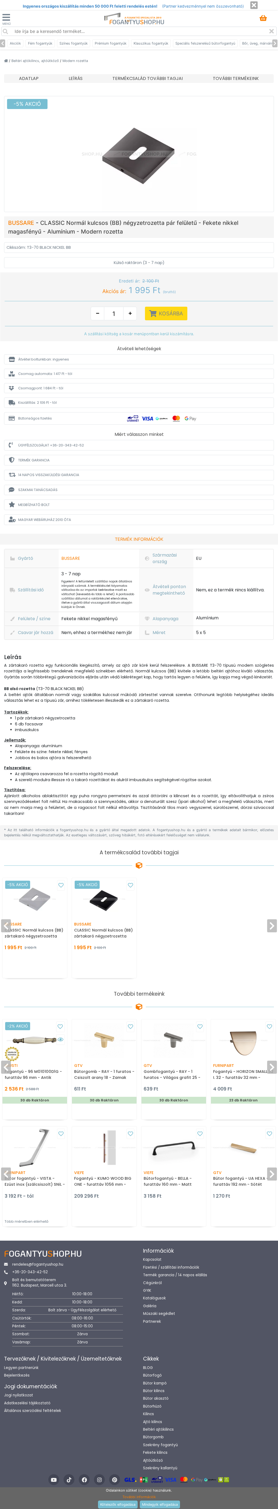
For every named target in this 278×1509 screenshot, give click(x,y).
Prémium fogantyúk (111, 43)
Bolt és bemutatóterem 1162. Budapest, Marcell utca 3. (39, 1282)
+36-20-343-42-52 (30, 1272)
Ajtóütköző (153, 1460)
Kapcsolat (152, 1259)
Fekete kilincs (155, 1452)
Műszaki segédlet (159, 1313)
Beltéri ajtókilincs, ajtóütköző (35, 61)
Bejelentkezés (17, 1375)
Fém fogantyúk (40, 43)
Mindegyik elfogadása (160, 1504)
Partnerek (152, 1321)
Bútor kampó (155, 1383)
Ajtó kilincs (152, 1421)
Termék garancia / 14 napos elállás (175, 1275)
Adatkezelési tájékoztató (27, 1403)
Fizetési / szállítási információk (171, 1267)
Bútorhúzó (152, 1406)
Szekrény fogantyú (160, 1445)
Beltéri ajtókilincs (158, 1429)
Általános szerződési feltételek (32, 1410)
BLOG (148, 1367)
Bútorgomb (153, 1437)
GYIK (147, 1290)
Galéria (149, 1306)
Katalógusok (154, 1298)
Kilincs (148, 1414)
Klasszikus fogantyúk (151, 43)
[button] (139, 359)
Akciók (15, 43)
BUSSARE (22, 222)
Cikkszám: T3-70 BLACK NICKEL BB (39, 247)
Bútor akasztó (156, 1398)
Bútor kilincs (154, 1390)
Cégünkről (152, 1283)
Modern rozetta (75, 61)
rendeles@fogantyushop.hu (37, 1264)
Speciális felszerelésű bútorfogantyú (205, 43)
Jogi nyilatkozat (18, 1395)
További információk (139, 1497)
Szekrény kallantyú (160, 1468)
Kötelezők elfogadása (117, 1504)
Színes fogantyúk (73, 43)
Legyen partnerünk (21, 1367)
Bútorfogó (152, 1375)
